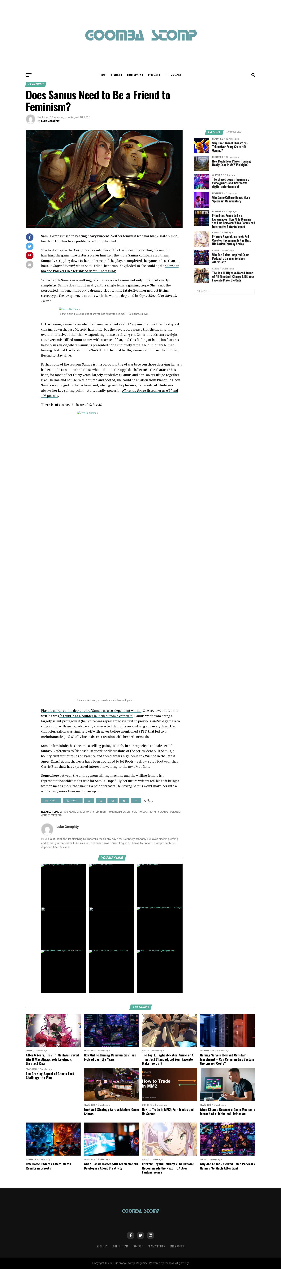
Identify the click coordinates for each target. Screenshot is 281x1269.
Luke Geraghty (50, 120)
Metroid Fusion (120, 812)
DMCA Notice (177, 1246)
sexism (176, 812)
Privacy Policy (156, 1246)
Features (116, 75)
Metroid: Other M (144, 812)
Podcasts (154, 75)
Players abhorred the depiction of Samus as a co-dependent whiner (91, 710)
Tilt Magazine (173, 75)
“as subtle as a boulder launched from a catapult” (96, 716)
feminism (100, 812)
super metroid (52, 815)
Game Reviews (135, 75)
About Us (102, 1246)
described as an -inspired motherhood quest (141, 324)
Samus (163, 812)
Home (103, 75)
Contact (138, 1246)
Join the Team (120, 1246)
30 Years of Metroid (78, 812)
